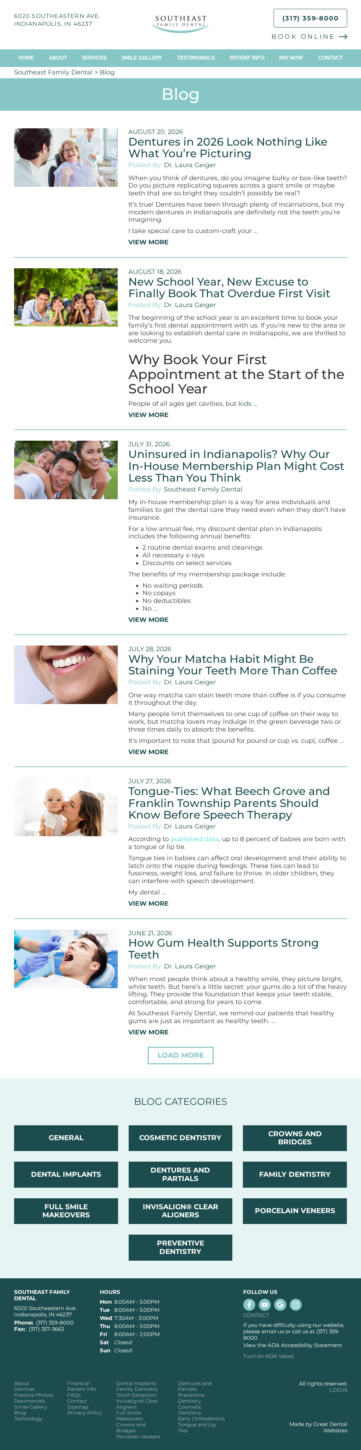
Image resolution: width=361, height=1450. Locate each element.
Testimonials (196, 58)
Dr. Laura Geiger (190, 165)
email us (273, 1331)
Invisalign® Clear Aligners (137, 1404)
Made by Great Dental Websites (318, 1427)
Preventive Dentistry (191, 1398)
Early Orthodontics (201, 1419)
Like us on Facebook (249, 1305)
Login (338, 1390)
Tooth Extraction (136, 1395)
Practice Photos (33, 1395)
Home (26, 58)
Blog (107, 72)
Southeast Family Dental (53, 72)
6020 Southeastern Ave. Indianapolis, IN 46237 (45, 1311)
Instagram (296, 1305)
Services (94, 58)
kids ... (247, 404)
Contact (330, 58)
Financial (78, 1384)
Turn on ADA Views (268, 1356)
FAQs (74, 1395)
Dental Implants (136, 1384)
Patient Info (81, 1389)
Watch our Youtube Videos (265, 1305)
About (21, 1384)
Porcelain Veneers (138, 1437)
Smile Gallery (142, 58)
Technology (28, 1419)
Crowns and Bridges (131, 1428)
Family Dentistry (137, 1389)
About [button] (58, 58)
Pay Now (291, 58)
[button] (181, 1055)
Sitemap (77, 1407)
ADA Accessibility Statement (305, 1345)
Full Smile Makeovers (129, 1416)
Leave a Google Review (280, 1305)
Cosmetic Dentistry (190, 1410)
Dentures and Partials (195, 1387)
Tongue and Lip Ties (197, 1428)
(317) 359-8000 (310, 18)
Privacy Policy (84, 1413)
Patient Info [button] (247, 58)
